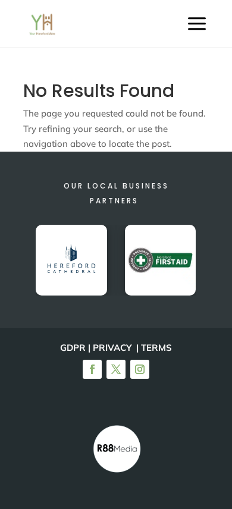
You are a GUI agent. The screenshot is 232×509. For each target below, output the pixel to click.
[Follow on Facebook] (92, 369)
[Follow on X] (116, 369)
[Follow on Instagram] (139, 369)
